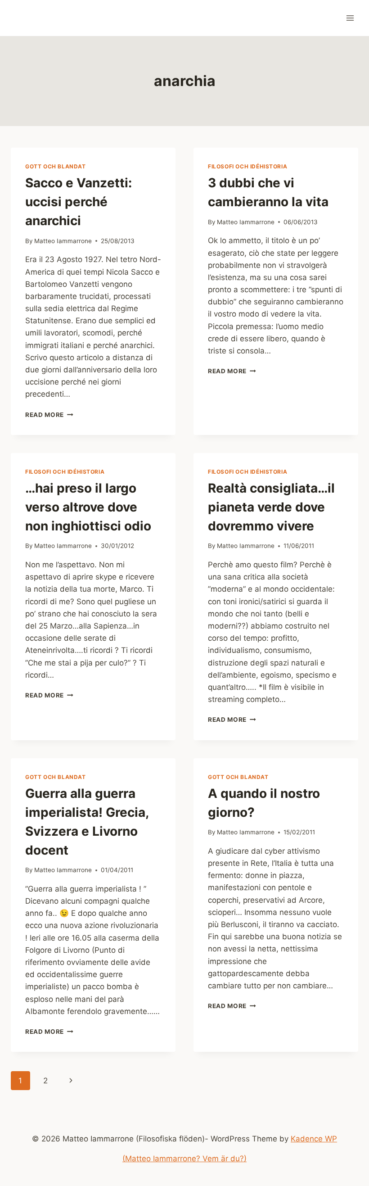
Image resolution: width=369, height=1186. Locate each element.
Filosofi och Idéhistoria (247, 166)
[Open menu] (350, 18)
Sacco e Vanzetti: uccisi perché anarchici (78, 201)
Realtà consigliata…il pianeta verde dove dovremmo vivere (271, 507)
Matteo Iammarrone (63, 240)
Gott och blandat (55, 166)
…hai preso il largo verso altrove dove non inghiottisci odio (88, 507)
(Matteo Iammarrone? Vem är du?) (184, 1158)
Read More (49, 414)
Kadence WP (314, 1138)
